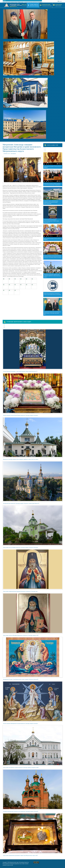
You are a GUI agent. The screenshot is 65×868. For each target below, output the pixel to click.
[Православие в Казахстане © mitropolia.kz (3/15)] (17, 280)
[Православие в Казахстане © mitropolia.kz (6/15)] (34, 280)
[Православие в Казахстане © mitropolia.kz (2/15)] (11, 280)
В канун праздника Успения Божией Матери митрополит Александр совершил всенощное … (52, 257)
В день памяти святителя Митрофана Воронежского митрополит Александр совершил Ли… (21, 635)
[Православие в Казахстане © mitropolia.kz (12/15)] (34, 286)
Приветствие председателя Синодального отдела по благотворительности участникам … (52, 294)
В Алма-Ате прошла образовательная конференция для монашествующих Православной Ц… (51, 202)
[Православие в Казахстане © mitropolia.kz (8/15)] (11, 286)
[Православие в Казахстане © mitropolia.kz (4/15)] (22, 280)
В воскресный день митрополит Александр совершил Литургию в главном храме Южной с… (21, 503)
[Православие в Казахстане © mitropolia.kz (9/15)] (17, 286)
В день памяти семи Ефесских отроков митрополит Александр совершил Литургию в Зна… (21, 767)
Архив (60, 1)
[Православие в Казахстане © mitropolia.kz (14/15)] (11, 292)
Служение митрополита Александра (18, 321)
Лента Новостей (52, 145)
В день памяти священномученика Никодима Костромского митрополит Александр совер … (21, 591)
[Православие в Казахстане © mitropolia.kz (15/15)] (17, 292)
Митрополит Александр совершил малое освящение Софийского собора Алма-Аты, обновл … (52, 275)
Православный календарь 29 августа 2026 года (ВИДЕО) (53, 167)
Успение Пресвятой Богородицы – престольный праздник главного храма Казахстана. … (51, 221)
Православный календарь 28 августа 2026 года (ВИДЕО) (53, 239)
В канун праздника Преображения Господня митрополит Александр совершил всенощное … (21, 723)
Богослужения (13, 153)
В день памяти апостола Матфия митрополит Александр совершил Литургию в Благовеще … (21, 547)
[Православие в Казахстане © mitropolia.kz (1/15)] (5, 280)
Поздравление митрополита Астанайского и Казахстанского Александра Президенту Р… (52, 313)
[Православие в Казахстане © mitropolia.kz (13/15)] (5, 292)
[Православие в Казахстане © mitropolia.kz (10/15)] (22, 286)
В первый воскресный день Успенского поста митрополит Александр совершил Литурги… (21, 811)
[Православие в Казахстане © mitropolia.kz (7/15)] (5, 286)
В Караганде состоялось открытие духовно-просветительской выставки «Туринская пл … (53, 184)
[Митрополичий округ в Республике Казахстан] (13, 5)
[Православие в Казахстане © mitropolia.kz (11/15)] (28, 286)
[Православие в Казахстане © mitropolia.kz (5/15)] (28, 280)
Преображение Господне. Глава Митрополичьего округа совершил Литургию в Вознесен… (21, 679)
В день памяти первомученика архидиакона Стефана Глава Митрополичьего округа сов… (20, 855)
